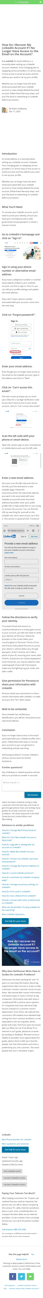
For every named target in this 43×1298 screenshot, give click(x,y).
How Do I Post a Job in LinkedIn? (16, 891)
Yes (32, 1254)
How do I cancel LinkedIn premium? (18, 873)
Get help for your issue (15, 921)
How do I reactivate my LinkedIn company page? (20, 878)
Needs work (21, 1259)
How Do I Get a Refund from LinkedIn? (19, 895)
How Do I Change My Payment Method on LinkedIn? (20, 867)
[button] (40, 2)
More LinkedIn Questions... (14, 914)
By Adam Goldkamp (18, 108)
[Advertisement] (21, 132)
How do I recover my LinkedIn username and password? (20, 860)
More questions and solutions (15, 1143)
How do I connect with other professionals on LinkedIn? (21, 901)
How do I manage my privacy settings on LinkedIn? (20, 886)
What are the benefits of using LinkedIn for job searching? (21, 908)
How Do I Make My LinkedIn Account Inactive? (18, 853)
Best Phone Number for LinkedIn (16, 1139)
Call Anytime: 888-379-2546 (14, 1229)
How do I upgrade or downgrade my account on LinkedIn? (18, 846)
